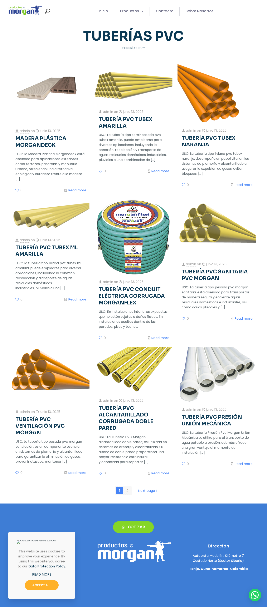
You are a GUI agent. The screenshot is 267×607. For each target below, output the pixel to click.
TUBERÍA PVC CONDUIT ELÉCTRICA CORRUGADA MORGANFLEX (132, 296)
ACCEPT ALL (41, 585)
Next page (146, 490)
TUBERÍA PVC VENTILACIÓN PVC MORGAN (40, 426)
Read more (77, 190)
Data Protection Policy (46, 566)
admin (25, 130)
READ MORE (41, 574)
